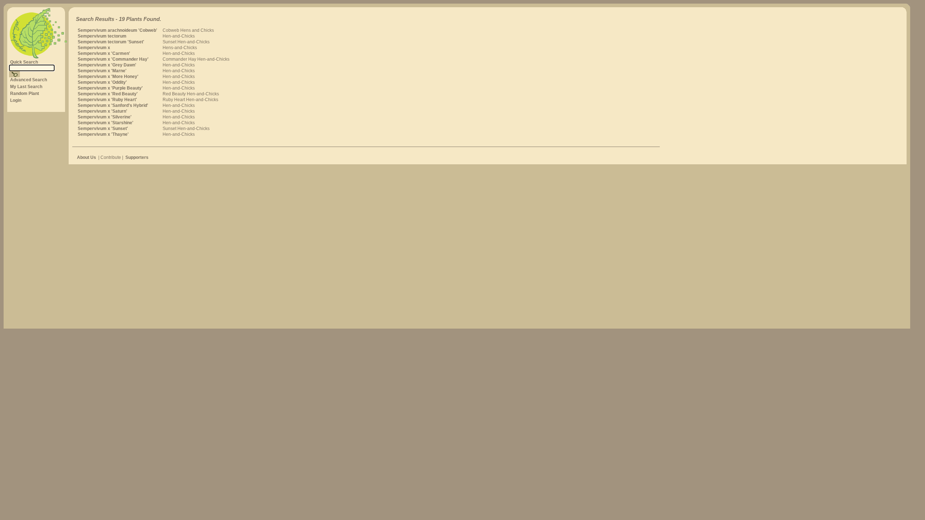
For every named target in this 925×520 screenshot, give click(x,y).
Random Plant (24, 93)
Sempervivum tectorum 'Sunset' (111, 41)
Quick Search (24, 62)
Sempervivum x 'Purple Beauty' (110, 88)
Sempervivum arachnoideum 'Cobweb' (117, 30)
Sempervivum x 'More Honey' (108, 76)
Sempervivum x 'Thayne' (103, 134)
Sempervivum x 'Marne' (102, 70)
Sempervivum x (94, 47)
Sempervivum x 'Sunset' (103, 128)
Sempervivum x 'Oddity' (102, 82)
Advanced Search (28, 79)
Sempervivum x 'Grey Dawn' (107, 65)
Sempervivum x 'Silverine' (105, 117)
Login (15, 100)
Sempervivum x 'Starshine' (105, 122)
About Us (86, 157)
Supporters (137, 157)
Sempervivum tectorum (102, 36)
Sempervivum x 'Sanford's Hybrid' (113, 105)
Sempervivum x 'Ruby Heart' (107, 99)
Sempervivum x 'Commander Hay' (113, 59)
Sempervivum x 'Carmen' (104, 53)
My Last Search (26, 86)
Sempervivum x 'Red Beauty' (108, 93)
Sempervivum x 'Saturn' (102, 111)
